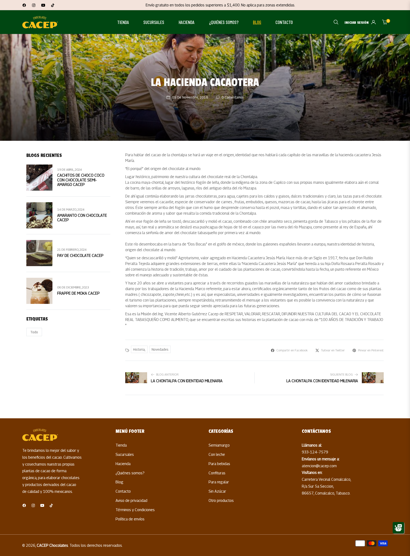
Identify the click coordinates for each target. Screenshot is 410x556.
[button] (336, 22)
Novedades (160, 349)
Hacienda (123, 464)
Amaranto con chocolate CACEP (82, 217)
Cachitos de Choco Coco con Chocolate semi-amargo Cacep (80, 180)
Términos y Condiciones (135, 510)
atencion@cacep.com (319, 466)
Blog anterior (167, 374)
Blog (119, 482)
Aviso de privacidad (131, 500)
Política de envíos (130, 519)
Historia (139, 349)
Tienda (121, 445)
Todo (34, 332)
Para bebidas (219, 464)
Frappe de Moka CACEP (78, 293)
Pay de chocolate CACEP (80, 255)
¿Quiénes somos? (130, 473)
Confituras (217, 473)
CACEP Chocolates (52, 545)
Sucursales (125, 454)
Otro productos (221, 500)
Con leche (217, 454)
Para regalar (219, 482)
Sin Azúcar (217, 491)
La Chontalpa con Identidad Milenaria (187, 381)
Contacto (123, 491)
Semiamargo (219, 445)
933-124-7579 (315, 452)
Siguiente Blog (341, 374)
